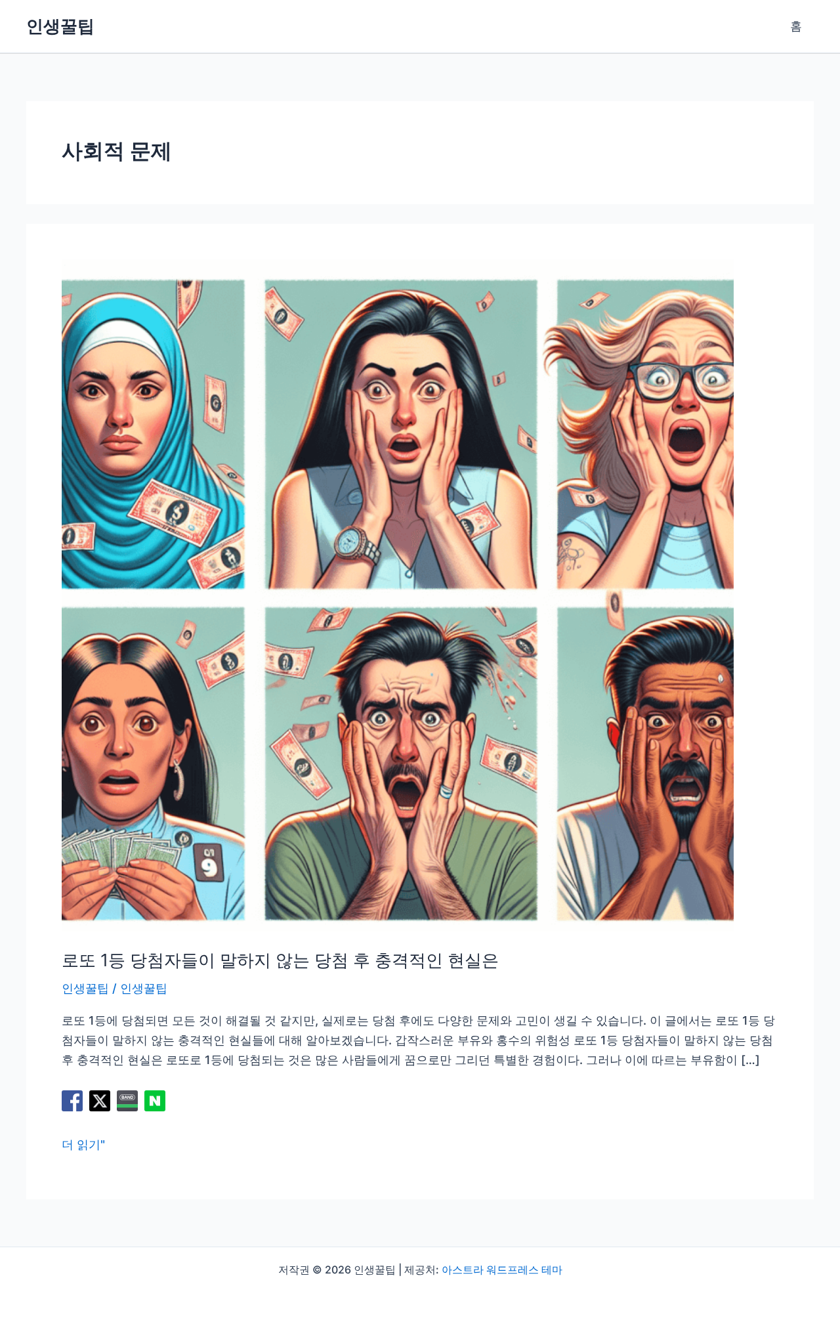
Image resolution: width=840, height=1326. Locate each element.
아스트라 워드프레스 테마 (502, 1269)
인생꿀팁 (60, 26)
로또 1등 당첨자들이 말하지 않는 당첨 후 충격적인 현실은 (280, 960)
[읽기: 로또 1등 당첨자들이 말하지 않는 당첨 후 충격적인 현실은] (398, 594)
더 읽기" (83, 1146)
